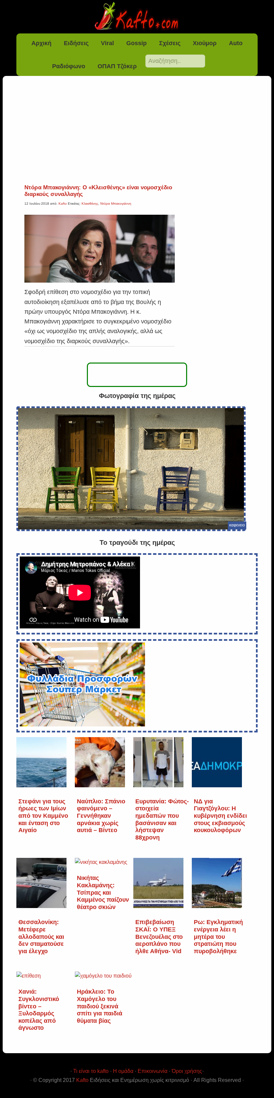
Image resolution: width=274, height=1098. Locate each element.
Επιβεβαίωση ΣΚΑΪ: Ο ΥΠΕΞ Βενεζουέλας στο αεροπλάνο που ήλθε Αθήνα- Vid (159, 936)
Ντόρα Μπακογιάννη (115, 203)
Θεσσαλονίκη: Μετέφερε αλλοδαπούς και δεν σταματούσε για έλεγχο (41, 936)
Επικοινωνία (152, 1071)
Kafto (82, 1080)
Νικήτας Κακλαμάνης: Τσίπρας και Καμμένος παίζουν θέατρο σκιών (103, 892)
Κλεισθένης (90, 203)
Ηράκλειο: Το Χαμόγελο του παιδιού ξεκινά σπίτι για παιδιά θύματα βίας (99, 1006)
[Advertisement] (137, 134)
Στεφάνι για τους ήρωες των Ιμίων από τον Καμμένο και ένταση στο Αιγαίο (43, 815)
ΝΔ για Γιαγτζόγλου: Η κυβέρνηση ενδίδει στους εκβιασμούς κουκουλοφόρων (220, 815)
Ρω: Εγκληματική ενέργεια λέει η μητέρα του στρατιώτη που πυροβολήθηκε (218, 936)
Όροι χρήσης (187, 1071)
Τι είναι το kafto (91, 1071)
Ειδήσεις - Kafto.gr (137, 16)
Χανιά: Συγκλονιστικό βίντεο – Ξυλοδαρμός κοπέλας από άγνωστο (38, 1009)
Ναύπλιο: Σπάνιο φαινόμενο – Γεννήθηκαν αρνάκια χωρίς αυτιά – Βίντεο (101, 815)
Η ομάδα (123, 1071)
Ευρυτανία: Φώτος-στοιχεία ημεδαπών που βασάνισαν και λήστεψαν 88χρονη (162, 819)
